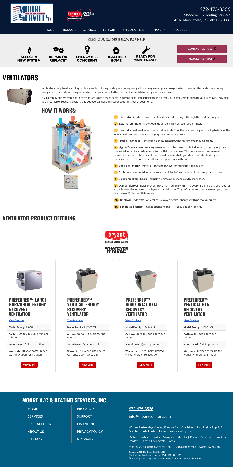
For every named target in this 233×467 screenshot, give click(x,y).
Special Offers (133, 29)
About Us (180, 29)
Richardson (206, 437)
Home (50, 29)
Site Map (35, 439)
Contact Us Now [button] (201, 48)
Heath (156, 437)
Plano (193, 437)
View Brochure (16, 320)
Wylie (172, 440)
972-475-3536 (141, 408)
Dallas (133, 437)
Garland (144, 437)
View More (29, 364)
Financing (158, 29)
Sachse (146, 440)
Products (69, 29)
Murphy (182, 437)
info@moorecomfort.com (150, 416)
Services (89, 29)
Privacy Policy (90, 432)
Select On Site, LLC (156, 452)
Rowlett (134, 440)
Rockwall (221, 437)
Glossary (85, 439)
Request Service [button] (200, 58)
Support (109, 29)
